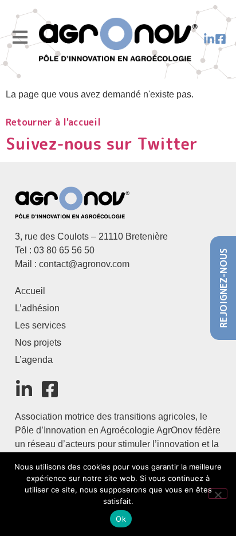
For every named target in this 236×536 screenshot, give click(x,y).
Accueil (30, 291)
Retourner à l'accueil (53, 122)
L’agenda (34, 360)
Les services (40, 325)
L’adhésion (37, 308)
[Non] (217, 493)
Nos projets (38, 342)
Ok (121, 518)
